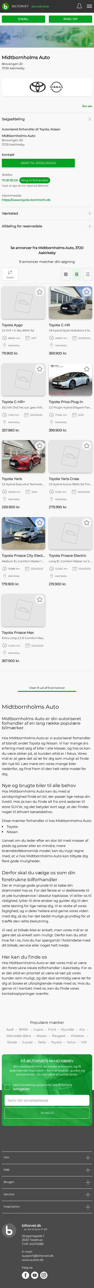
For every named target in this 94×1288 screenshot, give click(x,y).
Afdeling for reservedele (22, 226)
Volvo (71, 1042)
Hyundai (67, 1029)
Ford (52, 1029)
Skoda (12, 1042)
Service (9, 1194)
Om (6, 1157)
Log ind (82, 6)
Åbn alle (87, 106)
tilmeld (47, 1113)
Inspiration (12, 1206)
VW (84, 1042)
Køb (7, 1169)
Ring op (70, 19)
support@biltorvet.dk (38, 1255)
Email (23, 19)
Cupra (38, 1029)
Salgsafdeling (13, 119)
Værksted (10, 213)
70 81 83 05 (25, 180)
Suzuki (27, 1042)
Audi (10, 1029)
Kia (81, 1029)
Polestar (77, 1036)
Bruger (9, 1182)
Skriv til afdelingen (38, 163)
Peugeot (59, 1036)
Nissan (12, 832)
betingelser (21, 1089)
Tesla (42, 1042)
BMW (23, 1029)
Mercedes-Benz (19, 1036)
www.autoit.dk (33, 1260)
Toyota (12, 826)
